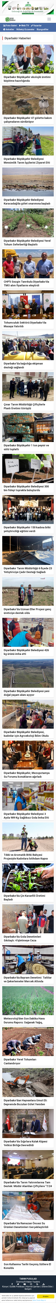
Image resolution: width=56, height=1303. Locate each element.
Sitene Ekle (47, 1286)
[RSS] (37, 1284)
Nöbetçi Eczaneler (25, 29)
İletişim (28, 1289)
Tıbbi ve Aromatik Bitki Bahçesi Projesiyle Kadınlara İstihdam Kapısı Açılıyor (26, 858)
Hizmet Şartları (33, 1286)
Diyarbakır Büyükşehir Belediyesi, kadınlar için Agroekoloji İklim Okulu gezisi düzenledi (26, 735)
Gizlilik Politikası (17, 1286)
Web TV (25, 25)
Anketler (9, 29)
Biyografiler (43, 29)
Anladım (45, 1296)
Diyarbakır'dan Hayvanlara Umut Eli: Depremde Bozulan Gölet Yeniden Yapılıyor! (25, 1104)
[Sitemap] (44, 1284)
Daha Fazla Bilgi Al (39, 1300)
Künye (5, 1286)
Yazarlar (37, 25)
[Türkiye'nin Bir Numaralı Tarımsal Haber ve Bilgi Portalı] (10, 19)
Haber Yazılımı (33, 1282)
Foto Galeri (11, 25)
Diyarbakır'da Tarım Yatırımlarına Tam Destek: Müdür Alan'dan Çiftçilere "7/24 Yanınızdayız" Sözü (28, 1186)
